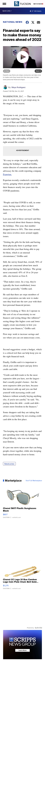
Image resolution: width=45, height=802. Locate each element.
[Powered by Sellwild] (38, 628)
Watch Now (37, 4)
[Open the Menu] (4, 4)
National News (12, 22)
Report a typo (9, 464)
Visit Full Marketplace (34, 480)
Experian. (7, 174)
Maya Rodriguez (19, 87)
